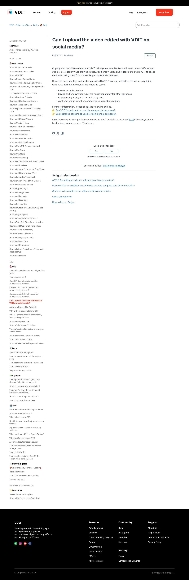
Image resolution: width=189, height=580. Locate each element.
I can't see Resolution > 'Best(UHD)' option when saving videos (24, 457)
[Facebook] (53, 133)
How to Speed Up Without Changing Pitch (25, 110)
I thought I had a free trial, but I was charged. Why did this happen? (24, 380)
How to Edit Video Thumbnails (22, 177)
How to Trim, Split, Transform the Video (26, 222)
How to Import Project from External (25, 180)
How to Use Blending (18, 157)
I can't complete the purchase (22, 400)
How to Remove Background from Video (26, 169)
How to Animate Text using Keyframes (25, 82)
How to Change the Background (23, 218)
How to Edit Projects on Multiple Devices (26, 161)
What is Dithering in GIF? (20, 417)
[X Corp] (58, 133)
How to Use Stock (17, 150)
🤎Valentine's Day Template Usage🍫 (25, 467)
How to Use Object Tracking (21, 184)
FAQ (35, 25)
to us (131, 119)
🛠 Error (13, 348)
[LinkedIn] (62, 133)
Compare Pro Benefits (129, 560)
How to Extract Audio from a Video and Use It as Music (26, 250)
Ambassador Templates (21, 485)
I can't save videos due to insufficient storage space (25, 447)
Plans (121, 556)
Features (37, 12)
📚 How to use (16, 63)
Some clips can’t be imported (21, 352)
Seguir (150, 56)
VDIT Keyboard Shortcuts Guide (23, 93)
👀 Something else (18, 463)
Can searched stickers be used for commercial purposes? (23, 295)
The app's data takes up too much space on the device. (26, 330)
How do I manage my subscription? (24, 386)
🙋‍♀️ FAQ (43, 25)
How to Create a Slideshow (20, 233)
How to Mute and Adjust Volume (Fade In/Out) (26, 209)
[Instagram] (20, 543)
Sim (96, 151)
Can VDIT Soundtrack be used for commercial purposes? (23, 282)
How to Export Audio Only (20, 413)
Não (111, 151)
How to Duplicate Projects (20, 97)
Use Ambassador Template (20, 494)
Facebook (123, 542)
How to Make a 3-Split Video (21, 142)
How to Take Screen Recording (22, 325)
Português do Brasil (162, 572)
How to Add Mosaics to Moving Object (26, 115)
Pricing (52, 12)
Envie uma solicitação (114, 165)
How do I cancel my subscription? (23, 396)
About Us (152, 528)
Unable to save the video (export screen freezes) (26, 422)
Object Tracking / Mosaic (101, 537)
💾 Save (13, 405)
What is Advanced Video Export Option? (26, 434)
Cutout (92, 542)
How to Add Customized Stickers (23, 101)
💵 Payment (15, 375)
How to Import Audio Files (20, 67)
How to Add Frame (17, 255)
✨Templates (15, 490)
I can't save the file (17, 452)
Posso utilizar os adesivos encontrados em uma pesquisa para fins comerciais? (93, 185)
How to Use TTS (16, 75)
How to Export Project (18, 188)
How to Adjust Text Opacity (21, 229)
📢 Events (13, 45)
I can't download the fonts (20, 339)
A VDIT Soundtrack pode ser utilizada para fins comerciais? (83, 180)
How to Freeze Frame (18, 134)
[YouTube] (25, 543)
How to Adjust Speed (18, 214)
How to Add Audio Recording (22, 126)
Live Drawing (95, 546)
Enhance (93, 532)
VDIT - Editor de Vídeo (19, 25)
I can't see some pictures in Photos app (26, 362)
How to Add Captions (18, 200)
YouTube (122, 537)
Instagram (142, 12)
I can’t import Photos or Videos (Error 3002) (25, 357)
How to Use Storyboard (19, 130)
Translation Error (16, 471)
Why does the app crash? (20, 370)
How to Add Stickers (18, 165)
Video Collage (95, 551)
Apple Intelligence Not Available (23, 307)
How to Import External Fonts (22, 79)
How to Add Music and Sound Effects (25, 226)
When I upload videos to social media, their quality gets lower (25, 316)
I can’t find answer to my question (24, 475)
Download (164, 12)
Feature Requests (17, 479)
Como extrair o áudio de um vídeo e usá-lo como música (81, 191)
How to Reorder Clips (18, 241)
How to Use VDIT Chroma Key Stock (24, 146)
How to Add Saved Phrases (21, 119)
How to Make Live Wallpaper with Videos (26, 343)
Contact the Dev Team (159, 537)
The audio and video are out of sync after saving (27, 271)
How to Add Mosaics (18, 196)
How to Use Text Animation (21, 138)
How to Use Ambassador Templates (24, 498)
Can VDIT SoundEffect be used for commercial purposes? (23, 288)
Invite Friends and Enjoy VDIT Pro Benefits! (23, 51)
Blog (131, 12)
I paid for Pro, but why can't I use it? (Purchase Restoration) (24, 391)
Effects (92, 556)
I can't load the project (19, 366)
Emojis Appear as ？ (17, 277)
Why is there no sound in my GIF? (23, 311)
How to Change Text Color (20, 104)
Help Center (154, 532)
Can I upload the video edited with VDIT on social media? (25, 302)
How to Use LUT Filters (19, 123)
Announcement (17, 41)
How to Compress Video (19, 321)
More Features (96, 561)
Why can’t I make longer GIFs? (22, 438)
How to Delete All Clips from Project (24, 335)
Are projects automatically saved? (23, 441)
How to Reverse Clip (18, 204)
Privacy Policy (154, 542)
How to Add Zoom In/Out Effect (23, 173)
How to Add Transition (19, 245)
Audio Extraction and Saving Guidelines (26, 409)
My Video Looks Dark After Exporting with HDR (25, 429)
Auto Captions (96, 528)
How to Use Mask (17, 153)
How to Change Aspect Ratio (21, 237)
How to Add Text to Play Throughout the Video (26, 88)
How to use (15, 58)
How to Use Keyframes (19, 192)
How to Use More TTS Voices (21, 71)
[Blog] (15, 543)
